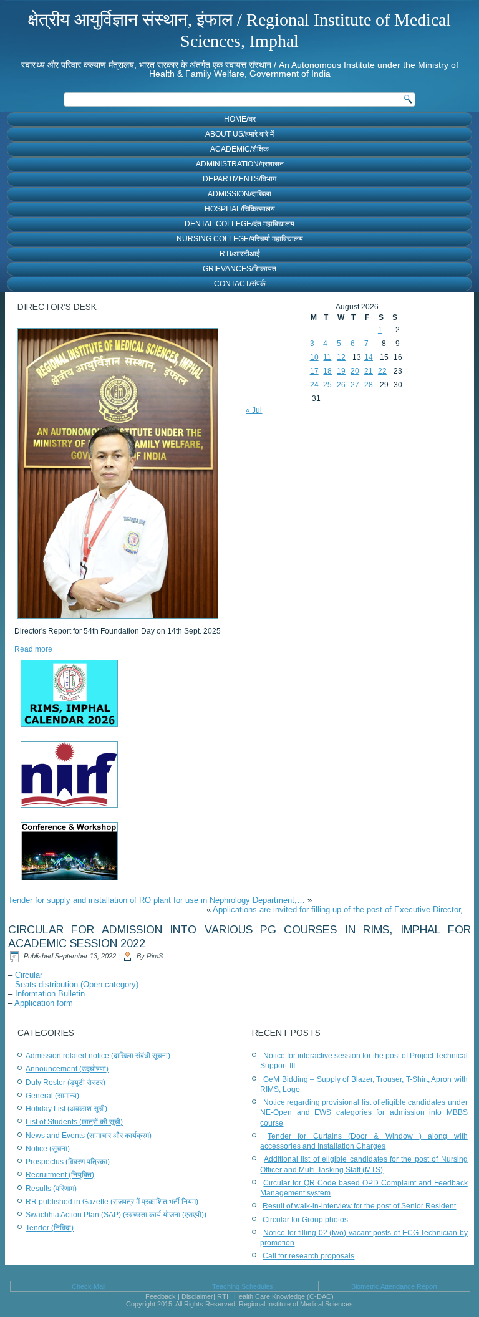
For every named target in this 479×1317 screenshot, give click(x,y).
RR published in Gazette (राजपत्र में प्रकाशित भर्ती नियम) (112, 1201)
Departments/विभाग (239, 179)
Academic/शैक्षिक (239, 149)
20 (355, 371)
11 (327, 357)
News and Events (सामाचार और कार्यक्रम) (89, 1135)
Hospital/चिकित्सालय (240, 209)
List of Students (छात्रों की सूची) (74, 1121)
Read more (33, 649)
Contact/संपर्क (240, 283)
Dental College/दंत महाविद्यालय (239, 224)
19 (341, 371)
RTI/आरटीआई (240, 253)
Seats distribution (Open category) (76, 984)
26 (341, 384)
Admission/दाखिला (239, 194)
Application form (43, 1003)
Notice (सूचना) (48, 1148)
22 (382, 371)
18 (327, 371)
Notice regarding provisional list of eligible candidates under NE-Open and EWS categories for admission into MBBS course (363, 1112)
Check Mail (88, 1286)
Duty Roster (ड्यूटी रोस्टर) (65, 1082)
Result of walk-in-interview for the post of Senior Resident (359, 1206)
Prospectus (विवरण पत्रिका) (68, 1161)
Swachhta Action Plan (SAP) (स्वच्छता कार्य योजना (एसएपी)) (116, 1214)
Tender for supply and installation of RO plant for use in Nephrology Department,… (156, 900)
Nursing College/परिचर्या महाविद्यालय (240, 238)
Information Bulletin (50, 993)
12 (341, 357)
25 (327, 384)
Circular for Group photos (305, 1219)
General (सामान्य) (52, 1095)
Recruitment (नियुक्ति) (60, 1174)
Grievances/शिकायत (239, 268)
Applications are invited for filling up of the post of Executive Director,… (342, 909)
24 (314, 384)
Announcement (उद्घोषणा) (67, 1068)
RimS (155, 956)
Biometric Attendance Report (394, 1286)
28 (368, 384)
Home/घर (240, 119)
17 (314, 371)
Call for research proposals (308, 1256)
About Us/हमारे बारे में (239, 134)
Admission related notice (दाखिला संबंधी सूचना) (98, 1055)
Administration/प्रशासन (240, 164)
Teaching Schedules (242, 1286)
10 (314, 357)
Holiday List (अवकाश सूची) (66, 1108)
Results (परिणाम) (51, 1188)
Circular (28, 975)
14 (368, 357)
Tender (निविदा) (50, 1227)
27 (355, 384)
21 (368, 371)
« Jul (254, 410)
